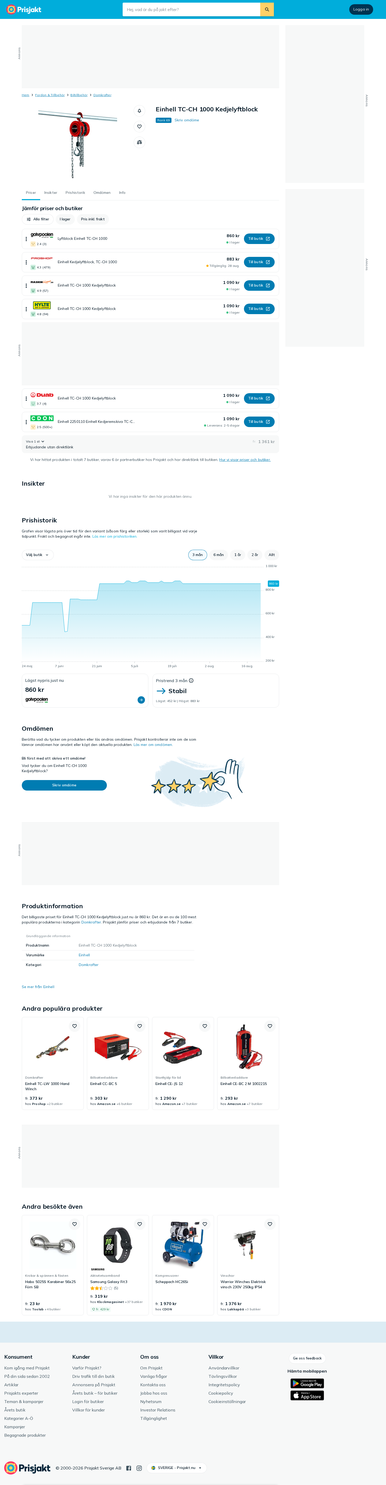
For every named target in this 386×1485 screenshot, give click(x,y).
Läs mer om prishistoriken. (115, 536)
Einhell (84, 955)
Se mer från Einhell (38, 986)
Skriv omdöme (187, 120)
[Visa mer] (26, 239)
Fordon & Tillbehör (50, 95)
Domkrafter (102, 95)
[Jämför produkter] (139, 142)
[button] (139, 111)
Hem (25, 95)
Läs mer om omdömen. (153, 744)
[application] (150, 616)
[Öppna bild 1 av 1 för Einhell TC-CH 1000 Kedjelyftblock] (78, 144)
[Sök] (267, 9)
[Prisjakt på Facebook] (129, 1467)
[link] (53, 1063)
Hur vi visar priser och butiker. (244, 459)
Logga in (361, 9)
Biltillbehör (78, 95)
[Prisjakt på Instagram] (139, 1467)
